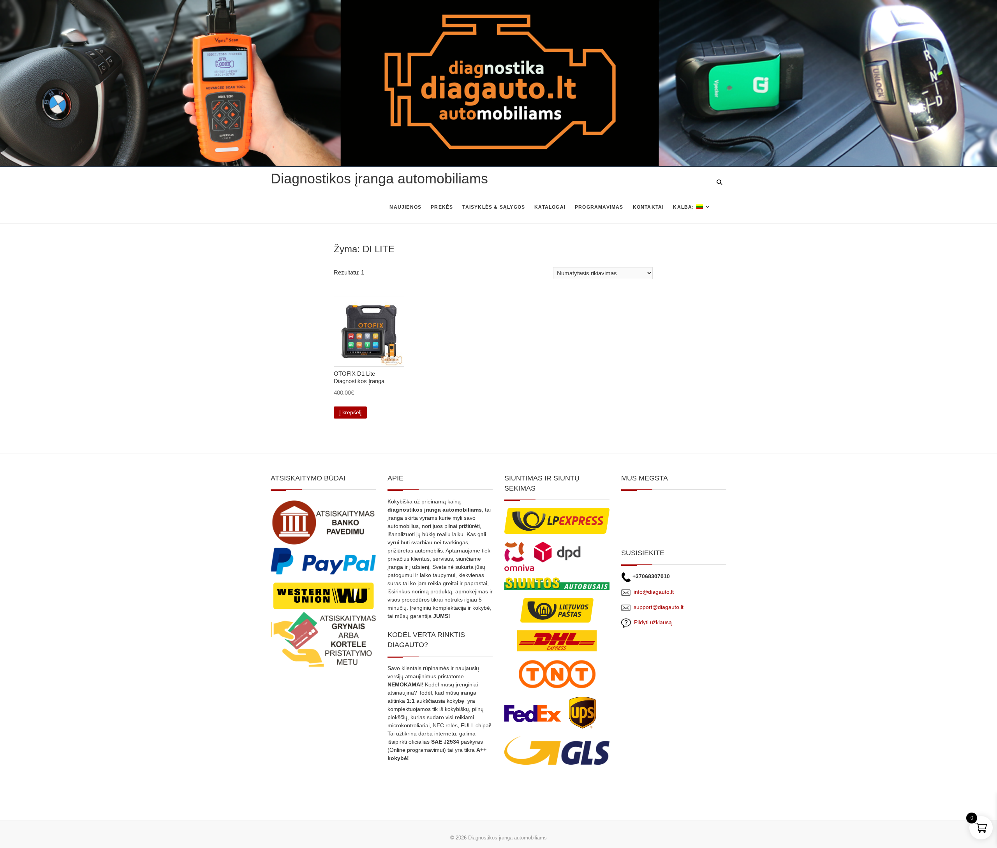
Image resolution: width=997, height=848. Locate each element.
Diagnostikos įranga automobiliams (379, 178)
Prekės (442, 207)
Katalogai (549, 207)
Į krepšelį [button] (350, 412)
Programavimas (599, 207)
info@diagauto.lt (654, 592)
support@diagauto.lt (658, 607)
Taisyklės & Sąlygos (493, 207)
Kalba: (684, 207)
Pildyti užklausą (651, 622)
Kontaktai (648, 207)
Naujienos (405, 207)
